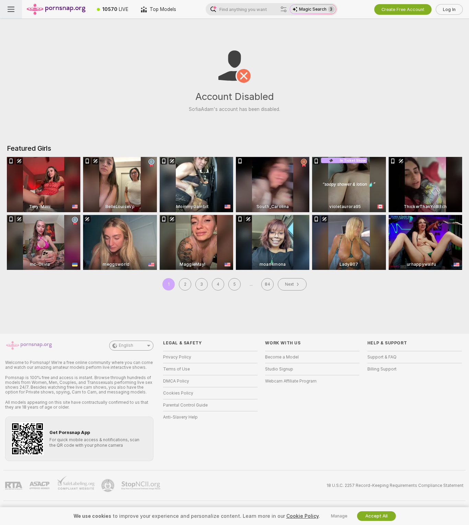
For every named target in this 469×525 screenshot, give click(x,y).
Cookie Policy (302, 516)
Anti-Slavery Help (180, 417)
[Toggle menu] (11, 9)
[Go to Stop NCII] (141, 485)
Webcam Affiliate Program (291, 381)
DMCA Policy (176, 381)
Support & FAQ (382, 357)
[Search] (283, 9)
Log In (449, 9)
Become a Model (282, 357)
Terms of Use (176, 369)
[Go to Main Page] (56, 9)
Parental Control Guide (185, 405)
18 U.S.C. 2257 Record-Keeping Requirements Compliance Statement (395, 485)
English (126, 345)
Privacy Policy (177, 357)
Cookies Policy (178, 393)
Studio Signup (279, 369)
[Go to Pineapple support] (108, 485)
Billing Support (382, 369)
